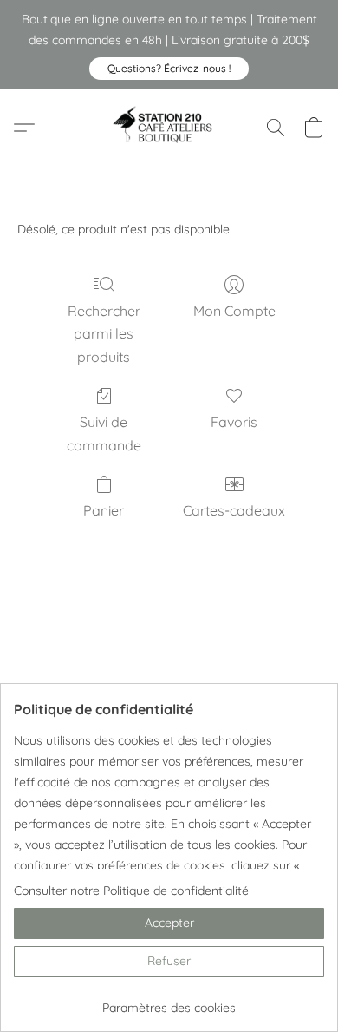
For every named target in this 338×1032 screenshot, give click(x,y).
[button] (169, 68)
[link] (169, 1001)
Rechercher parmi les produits (104, 333)
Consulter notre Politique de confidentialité (131, 890)
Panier (103, 510)
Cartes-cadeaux (234, 510)
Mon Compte (234, 310)
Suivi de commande (104, 433)
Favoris (234, 422)
